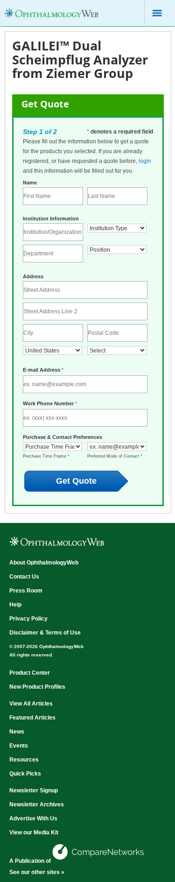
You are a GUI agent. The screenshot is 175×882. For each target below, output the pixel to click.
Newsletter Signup (33, 790)
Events (18, 745)
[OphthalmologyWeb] (51, 18)
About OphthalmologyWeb (43, 562)
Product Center (29, 673)
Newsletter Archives (36, 804)
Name (30, 182)
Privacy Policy (28, 618)
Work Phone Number (50, 403)
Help (15, 604)
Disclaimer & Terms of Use (45, 632)
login (145, 161)
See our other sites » (36, 872)
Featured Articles (32, 717)
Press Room (25, 590)
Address (33, 276)
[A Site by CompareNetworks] (99, 861)
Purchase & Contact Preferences (62, 437)
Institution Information (51, 218)
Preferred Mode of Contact (114, 456)
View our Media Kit (33, 832)
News (16, 731)
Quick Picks (25, 773)
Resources (24, 759)
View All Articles (31, 703)
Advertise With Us (33, 818)
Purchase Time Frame (46, 456)
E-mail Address (43, 370)
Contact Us (24, 576)
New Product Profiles (37, 687)
